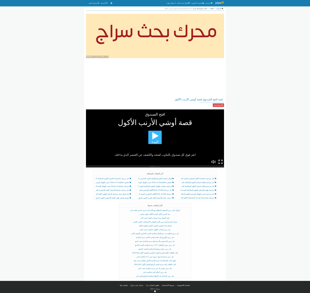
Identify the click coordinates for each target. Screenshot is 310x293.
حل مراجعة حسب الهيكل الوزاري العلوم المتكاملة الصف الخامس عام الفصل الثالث (197, 194)
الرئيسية (208, 3)
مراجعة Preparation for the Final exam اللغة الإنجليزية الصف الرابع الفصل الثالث (197, 198)
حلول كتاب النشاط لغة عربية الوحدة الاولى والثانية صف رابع (155, 261)
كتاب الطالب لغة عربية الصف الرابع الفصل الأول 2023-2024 (155, 264)
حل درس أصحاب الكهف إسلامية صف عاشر (155, 230)
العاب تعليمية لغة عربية (200, 8)
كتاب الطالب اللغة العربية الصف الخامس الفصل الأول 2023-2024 (155, 253)
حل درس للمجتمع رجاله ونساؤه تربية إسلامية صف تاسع (155, 241)
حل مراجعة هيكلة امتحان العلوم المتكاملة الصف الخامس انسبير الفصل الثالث (197, 182)
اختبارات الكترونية (196, 3)
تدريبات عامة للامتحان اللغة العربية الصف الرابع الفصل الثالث (154, 198)
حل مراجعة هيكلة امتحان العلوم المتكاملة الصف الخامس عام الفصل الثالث (197, 186)
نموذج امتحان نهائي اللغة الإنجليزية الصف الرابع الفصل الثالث (112, 198)
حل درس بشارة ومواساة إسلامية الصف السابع (155, 249)
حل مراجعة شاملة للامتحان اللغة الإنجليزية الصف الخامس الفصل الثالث (112, 190)
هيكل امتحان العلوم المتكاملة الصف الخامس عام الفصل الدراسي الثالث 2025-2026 (154, 178)
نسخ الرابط (217, 105)
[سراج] (219, 3)
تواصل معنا (124, 285)
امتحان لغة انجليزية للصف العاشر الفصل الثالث (155, 226)
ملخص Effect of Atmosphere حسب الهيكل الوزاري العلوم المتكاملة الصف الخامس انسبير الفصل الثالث (154, 182)
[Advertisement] (155, 77)
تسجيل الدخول (93, 3)
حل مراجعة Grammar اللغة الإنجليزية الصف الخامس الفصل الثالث (197, 178)
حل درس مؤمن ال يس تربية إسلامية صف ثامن (155, 268)
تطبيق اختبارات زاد (152, 285)
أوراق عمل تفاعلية (182, 3)
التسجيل (103, 3)
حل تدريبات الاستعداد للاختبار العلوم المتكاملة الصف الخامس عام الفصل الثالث (112, 178)
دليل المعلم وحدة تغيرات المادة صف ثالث (155, 218)
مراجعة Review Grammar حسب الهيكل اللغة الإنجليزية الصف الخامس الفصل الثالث (112, 186)
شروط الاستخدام (168, 285)
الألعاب (211, 8)
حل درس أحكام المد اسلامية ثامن (155, 272)
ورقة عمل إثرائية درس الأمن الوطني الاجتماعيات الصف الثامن (155, 222)
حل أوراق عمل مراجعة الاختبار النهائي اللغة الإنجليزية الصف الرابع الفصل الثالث (112, 194)
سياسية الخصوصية (183, 285)
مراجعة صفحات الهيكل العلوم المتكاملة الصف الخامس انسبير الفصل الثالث (154, 186)
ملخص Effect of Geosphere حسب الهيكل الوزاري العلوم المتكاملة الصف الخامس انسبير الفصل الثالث (112, 182)
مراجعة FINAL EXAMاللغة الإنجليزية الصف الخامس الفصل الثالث (154, 194)
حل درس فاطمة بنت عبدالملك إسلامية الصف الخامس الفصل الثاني (155, 233)
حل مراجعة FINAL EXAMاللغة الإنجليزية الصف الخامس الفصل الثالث (154, 190)
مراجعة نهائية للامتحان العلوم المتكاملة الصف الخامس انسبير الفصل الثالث (197, 190)
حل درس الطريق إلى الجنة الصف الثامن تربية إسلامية (155, 237)
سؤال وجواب (171, 3)
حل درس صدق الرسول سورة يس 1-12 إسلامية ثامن (155, 257)
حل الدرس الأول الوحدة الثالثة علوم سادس (155, 214)
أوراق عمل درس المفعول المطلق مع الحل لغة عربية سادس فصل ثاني (155, 210)
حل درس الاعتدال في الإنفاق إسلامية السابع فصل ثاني (155, 276)
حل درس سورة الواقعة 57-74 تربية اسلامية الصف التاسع (155, 245)
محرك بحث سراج (137, 285)
